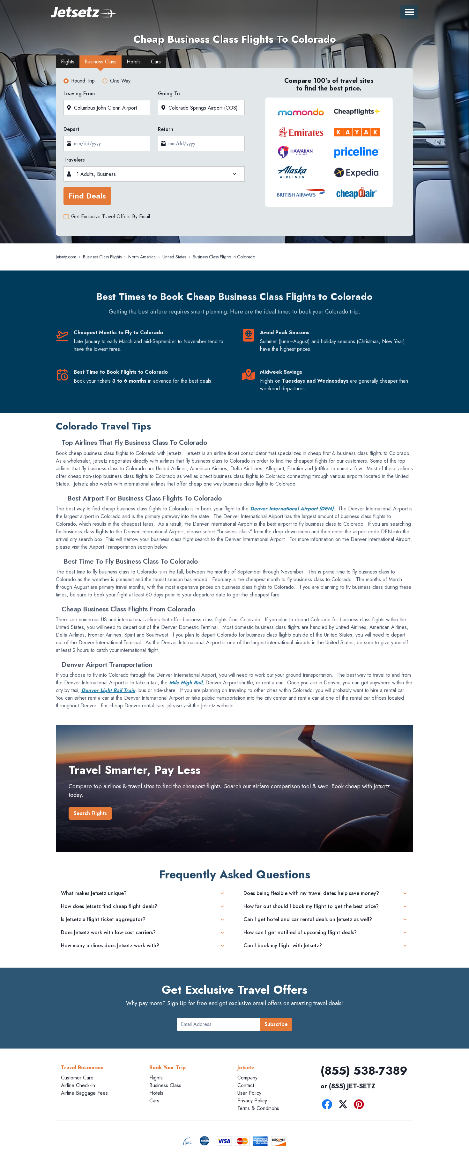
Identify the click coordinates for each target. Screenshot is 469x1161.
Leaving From (79, 93)
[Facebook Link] (329, 1105)
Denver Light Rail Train (108, 690)
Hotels (156, 1093)
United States (174, 257)
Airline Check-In (78, 1085)
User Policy (249, 1093)
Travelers (74, 159)
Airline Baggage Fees (84, 1093)
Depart (71, 129)
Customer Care (77, 1077)
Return (165, 129)
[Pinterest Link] (360, 1105)
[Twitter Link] (345, 1105)
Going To (169, 93)
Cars (154, 1100)
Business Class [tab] (100, 61)
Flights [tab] (67, 61)
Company (247, 1077)
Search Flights (90, 813)
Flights (156, 1077)
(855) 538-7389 (364, 1070)
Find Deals (87, 195)
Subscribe (276, 1024)
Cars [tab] (156, 61)
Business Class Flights (102, 257)
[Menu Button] (409, 12)
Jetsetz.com (66, 257)
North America (142, 257)
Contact (245, 1085)
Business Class (165, 1085)
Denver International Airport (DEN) (291, 508)
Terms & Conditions (258, 1108)
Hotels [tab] (134, 61)
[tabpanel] (234, 154)
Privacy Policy (252, 1100)
